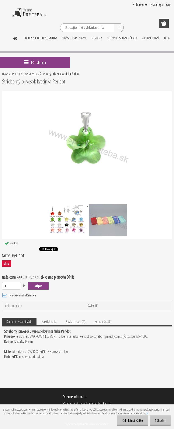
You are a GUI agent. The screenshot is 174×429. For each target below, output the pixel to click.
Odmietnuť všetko (132, 420)
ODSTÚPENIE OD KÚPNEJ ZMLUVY (40, 38)
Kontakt (107, 403)
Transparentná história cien (22, 295)
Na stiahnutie (49, 321)
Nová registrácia (160, 4)
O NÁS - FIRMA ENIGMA (74, 38)
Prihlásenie (140, 4)
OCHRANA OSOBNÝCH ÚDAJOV (122, 38)
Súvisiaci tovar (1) (75, 321)
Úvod (5, 73)
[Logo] (29, 15)
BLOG (167, 38)
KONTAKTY (96, 38)
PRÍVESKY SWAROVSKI (24, 73)
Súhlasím (160, 420)
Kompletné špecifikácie (19, 321)
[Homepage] (15, 38)
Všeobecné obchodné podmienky (81, 403)
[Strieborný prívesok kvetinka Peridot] (87, 93)
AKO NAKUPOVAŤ (150, 38)
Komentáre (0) (103, 321)
